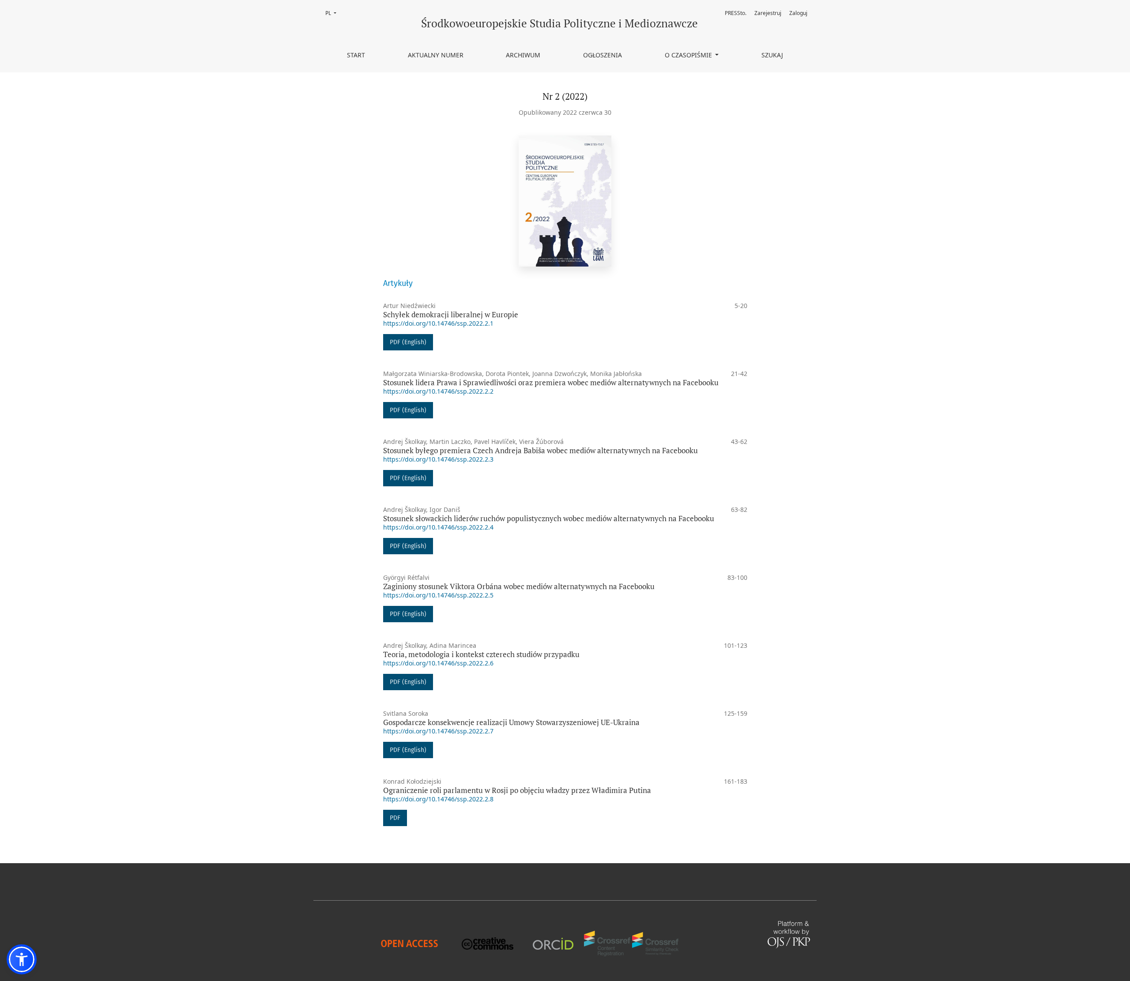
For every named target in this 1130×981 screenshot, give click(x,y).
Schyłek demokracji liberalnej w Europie (450, 314)
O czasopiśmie (689, 55)
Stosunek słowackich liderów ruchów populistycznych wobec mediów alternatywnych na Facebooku (548, 518)
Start (356, 55)
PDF (395, 818)
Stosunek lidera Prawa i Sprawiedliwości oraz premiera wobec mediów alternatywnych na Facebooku (551, 382)
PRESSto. (735, 13)
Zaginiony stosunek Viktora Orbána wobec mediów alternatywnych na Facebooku (519, 586)
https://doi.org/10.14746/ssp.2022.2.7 (438, 731)
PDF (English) (408, 342)
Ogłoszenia (602, 55)
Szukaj (772, 55)
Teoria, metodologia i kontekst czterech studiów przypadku (481, 654)
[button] (21, 959)
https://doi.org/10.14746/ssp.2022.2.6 (438, 663)
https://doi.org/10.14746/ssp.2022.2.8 (438, 799)
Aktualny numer (435, 55)
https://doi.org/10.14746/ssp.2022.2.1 (438, 323)
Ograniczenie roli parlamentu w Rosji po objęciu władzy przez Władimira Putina (517, 790)
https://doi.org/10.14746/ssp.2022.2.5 (438, 595)
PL (333, 13)
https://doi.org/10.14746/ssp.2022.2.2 (438, 391)
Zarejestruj (767, 13)
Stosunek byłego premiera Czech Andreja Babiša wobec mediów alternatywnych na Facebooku (540, 450)
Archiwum (523, 55)
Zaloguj (798, 13)
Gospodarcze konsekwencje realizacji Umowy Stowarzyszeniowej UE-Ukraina (511, 722)
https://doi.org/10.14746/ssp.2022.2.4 (438, 527)
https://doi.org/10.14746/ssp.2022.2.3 (438, 459)
